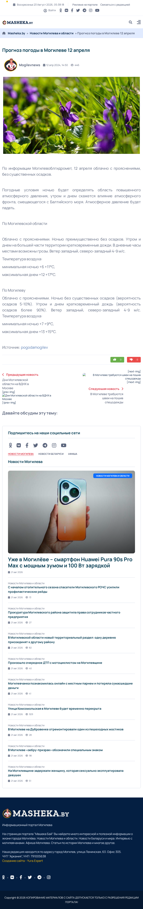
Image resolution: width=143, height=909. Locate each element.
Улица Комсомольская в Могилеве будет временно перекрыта (54, 709)
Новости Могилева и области (52, 33)
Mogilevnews (29, 65)
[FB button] (72, 10)
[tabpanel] (71, 620)
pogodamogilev (34, 347)
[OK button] (61, 10)
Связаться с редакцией (115, 4)
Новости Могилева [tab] (21, 454)
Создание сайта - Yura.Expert (22, 861)
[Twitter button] (78, 10)
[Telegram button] (84, 10)
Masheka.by (16, 33)
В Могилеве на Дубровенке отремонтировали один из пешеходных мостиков (65, 729)
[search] (132, 22)
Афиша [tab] (72, 454)
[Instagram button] (90, 10)
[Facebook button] (21, 877)
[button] (139, 22)
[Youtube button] (97, 10)
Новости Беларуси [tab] (50, 454)
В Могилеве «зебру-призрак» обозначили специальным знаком (55, 750)
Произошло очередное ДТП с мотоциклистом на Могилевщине (55, 663)
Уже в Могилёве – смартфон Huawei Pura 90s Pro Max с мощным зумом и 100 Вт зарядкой (70, 562)
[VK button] (66, 10)
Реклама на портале (85, 4)
